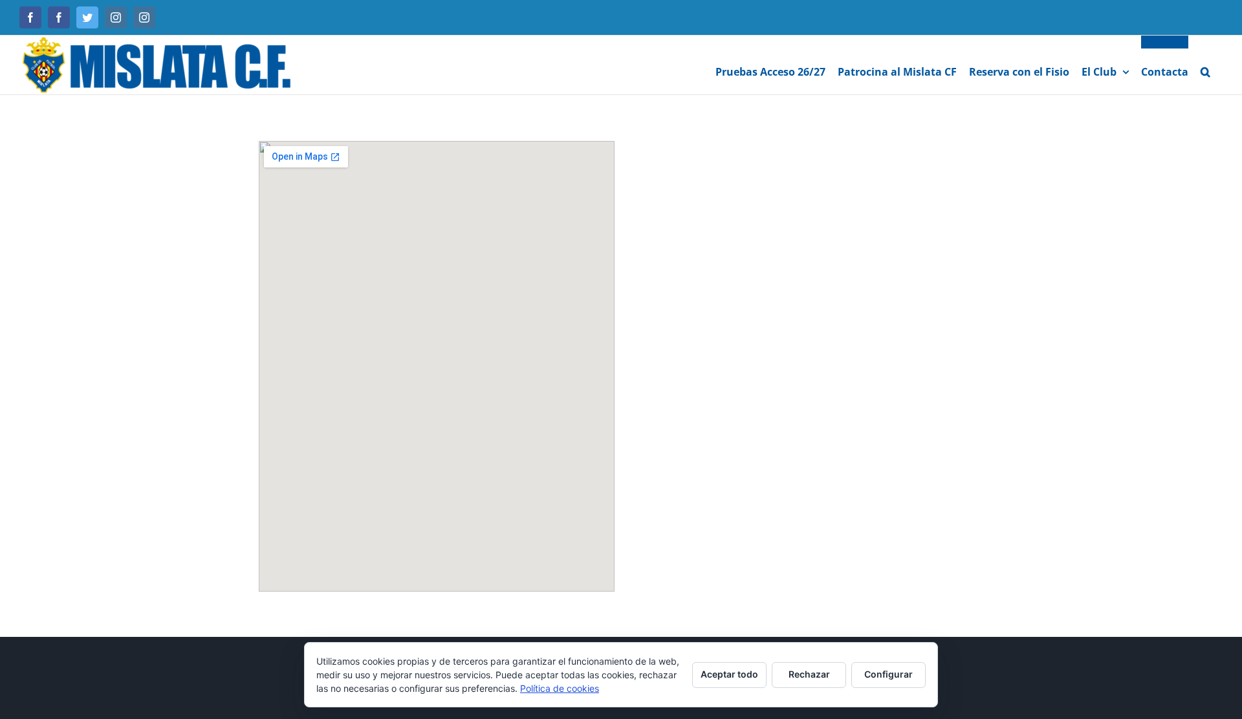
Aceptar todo (729, 674)
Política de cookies (559, 688)
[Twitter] (87, 17)
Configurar (888, 674)
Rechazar (809, 674)
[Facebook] (30, 17)
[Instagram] (116, 17)
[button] (1205, 65)
